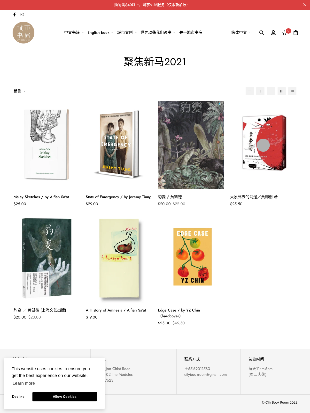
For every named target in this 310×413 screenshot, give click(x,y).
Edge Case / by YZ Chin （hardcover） (179, 313)
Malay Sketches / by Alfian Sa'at (41, 197)
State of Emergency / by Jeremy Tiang (118, 197)
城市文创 (125, 32)
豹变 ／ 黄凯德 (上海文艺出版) (40, 310)
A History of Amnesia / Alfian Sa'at (116, 310)
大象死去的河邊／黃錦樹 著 (254, 197)
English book (98, 32)
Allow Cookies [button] (65, 397)
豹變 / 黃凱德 (170, 197)
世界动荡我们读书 (155, 32)
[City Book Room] (23, 32)
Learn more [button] (24, 383)
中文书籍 (72, 32)
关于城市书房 (190, 32)
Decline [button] (18, 397)
